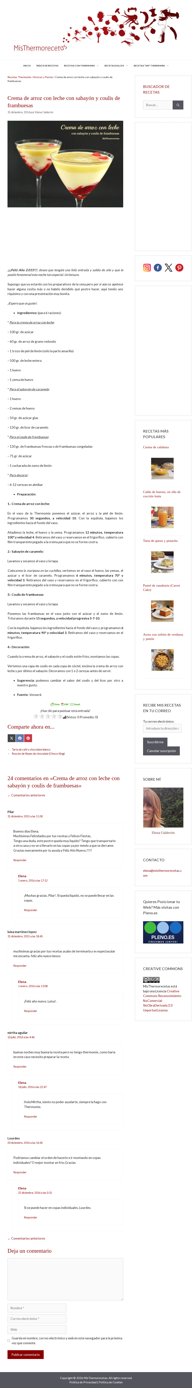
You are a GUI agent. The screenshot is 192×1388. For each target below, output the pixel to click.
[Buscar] (178, 105)
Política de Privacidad (83, 1382)
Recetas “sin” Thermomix (149, 65)
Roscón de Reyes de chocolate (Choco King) (38, 753)
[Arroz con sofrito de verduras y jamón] (163, 660)
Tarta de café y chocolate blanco (31, 749)
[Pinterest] (179, 268)
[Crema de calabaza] (163, 468)
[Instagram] (147, 268)
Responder (20, 860)
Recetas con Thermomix (79, 65)
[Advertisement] (65, 240)
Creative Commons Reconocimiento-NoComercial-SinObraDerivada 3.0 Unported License (162, 1000)
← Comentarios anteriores (26, 795)
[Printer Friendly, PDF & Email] (65, 704)
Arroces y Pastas (43, 77)
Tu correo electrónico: (158, 721)
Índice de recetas (47, 65)
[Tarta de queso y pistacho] (163, 562)
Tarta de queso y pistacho (160, 541)
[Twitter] (169, 268)
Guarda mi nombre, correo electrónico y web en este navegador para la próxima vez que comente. (67, 1340)
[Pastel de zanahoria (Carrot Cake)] (163, 611)
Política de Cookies (111, 1382)
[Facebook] (158, 268)
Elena (22, 876)
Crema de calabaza (156, 447)
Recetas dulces (114, 65)
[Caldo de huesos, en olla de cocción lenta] (163, 517)
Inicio (27, 65)
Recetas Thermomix (19, 77)
